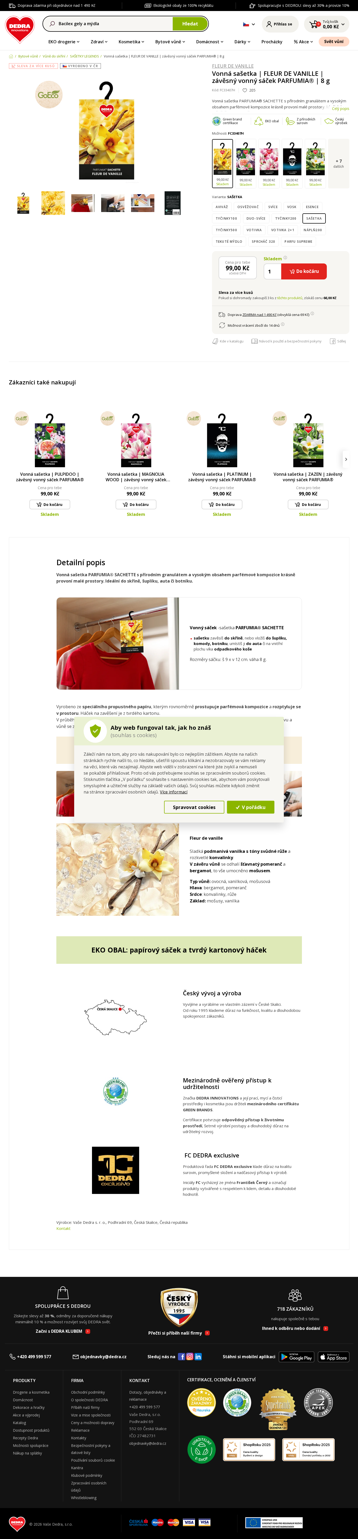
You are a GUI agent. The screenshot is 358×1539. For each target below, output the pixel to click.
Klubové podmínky (86, 1475)
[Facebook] (181, 1357)
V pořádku (253, 807)
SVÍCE (273, 207)
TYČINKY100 (226, 218)
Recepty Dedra (25, 1437)
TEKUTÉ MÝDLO (229, 241)
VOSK (292, 207)
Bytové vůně (168, 42)
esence (312, 207)
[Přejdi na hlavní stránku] (20, 29)
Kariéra (77, 1467)
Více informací (173, 792)
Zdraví (97, 42)
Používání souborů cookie (93, 1460)
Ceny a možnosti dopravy (92, 1422)
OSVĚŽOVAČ (248, 207)
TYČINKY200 (286, 218)
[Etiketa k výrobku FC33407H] (172, 203)
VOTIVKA (254, 230)
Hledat (190, 23)
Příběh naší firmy (85, 1407)
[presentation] (12, 459)
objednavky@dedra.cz (103, 1357)
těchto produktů (289, 297)
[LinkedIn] (198, 1357)
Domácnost (207, 42)
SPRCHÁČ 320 (263, 241)
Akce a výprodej (26, 1415)
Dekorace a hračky (29, 1407)
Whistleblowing (83, 1497)
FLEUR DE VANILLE (233, 66)
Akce (304, 42)
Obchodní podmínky (88, 1392)
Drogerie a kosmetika (31, 1392)
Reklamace (80, 1430)
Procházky (272, 42)
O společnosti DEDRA (89, 1399)
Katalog (19, 1422)
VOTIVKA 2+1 (282, 230)
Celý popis (340, 108)
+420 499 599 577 (34, 1357)
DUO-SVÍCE (256, 218)
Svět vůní (334, 41)
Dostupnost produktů (31, 1430)
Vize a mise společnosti (91, 1415)
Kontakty (78, 1437)
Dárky (240, 42)
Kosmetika (129, 42)
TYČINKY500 (226, 230)
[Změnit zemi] (246, 24)
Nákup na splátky (27, 1453)
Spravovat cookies (194, 807)
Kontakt (63, 1228)
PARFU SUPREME (298, 241)
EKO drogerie (61, 42)
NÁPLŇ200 (313, 230)
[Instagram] (190, 1357)
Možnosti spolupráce (30, 1445)
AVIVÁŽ (222, 207)
